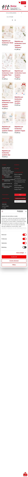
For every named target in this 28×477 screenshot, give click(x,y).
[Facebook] (17, 3)
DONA (23, 3)
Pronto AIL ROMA (17, 185)
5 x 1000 (4, 208)
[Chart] (19, 3)
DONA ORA (4, 204)
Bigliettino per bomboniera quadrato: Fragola (20, 129)
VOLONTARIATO (5, 194)
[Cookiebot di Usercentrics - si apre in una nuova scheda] (17, 211)
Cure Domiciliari (17, 178)
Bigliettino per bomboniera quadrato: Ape (6, 153)
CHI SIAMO (16, 168)
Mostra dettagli (20, 252)
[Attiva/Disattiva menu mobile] (25, 6)
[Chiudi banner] (25, 211)
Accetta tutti (14, 256)
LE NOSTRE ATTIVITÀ (18, 172)
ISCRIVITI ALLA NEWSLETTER (20, 201)
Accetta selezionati (14, 260)
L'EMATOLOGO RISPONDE (20, 198)
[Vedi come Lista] (15, 20)
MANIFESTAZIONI (5, 198)
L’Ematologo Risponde (19, 187)
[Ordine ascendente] (21, 12)
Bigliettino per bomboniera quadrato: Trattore (7, 129)
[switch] (24, 239)
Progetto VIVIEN (17, 189)
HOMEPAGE (16, 164)
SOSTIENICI (4, 202)
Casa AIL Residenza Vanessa (20, 180)
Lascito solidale (5, 206)
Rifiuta (14, 264)
